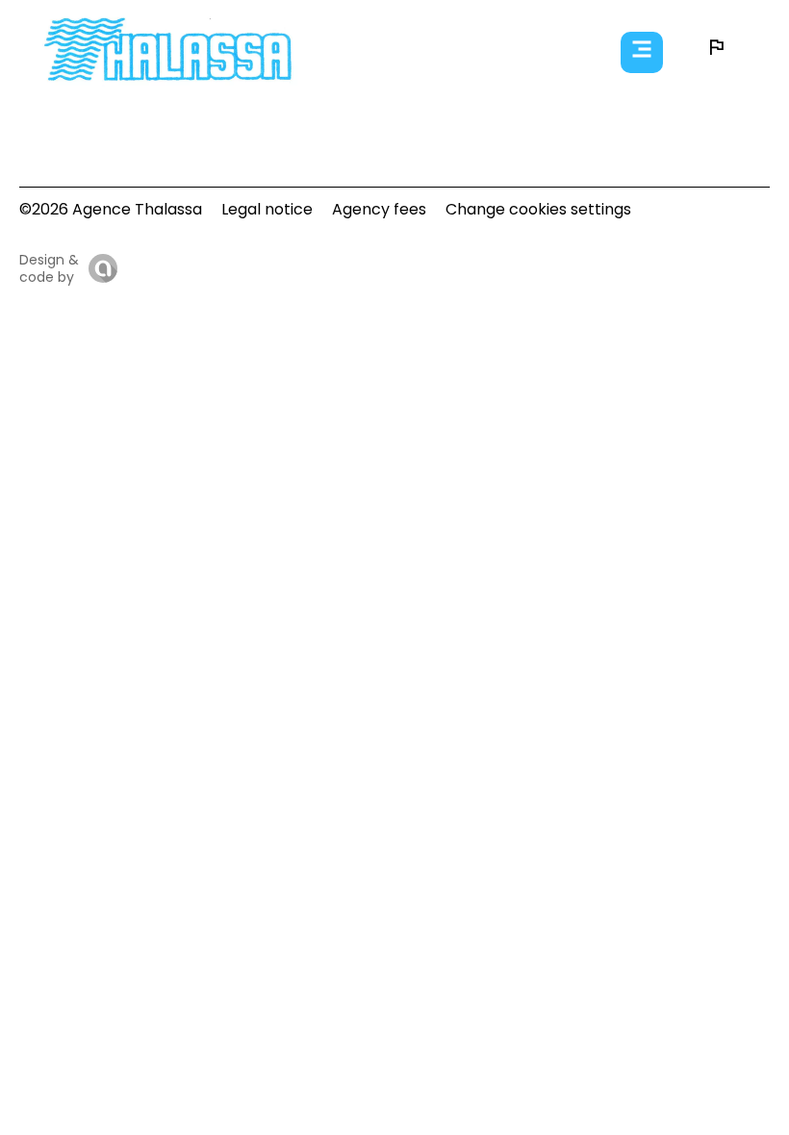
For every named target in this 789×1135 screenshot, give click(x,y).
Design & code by (49, 268)
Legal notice (267, 209)
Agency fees (379, 209)
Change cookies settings (538, 209)
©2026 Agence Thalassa (110, 209)
